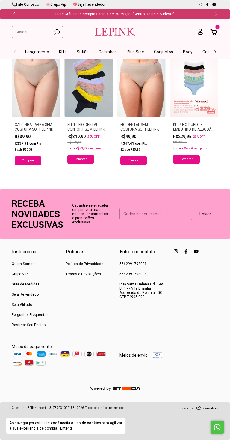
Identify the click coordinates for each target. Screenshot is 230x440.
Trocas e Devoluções (83, 274)
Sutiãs (83, 51)
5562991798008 (133, 264)
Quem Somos (23, 264)
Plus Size (135, 51)
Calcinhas (108, 51)
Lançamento (37, 51)
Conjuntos (163, 51)
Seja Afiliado (22, 305)
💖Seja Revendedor (89, 4)
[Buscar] (56, 32)
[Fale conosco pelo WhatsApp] (217, 427)
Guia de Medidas (26, 284)
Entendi (66, 428)
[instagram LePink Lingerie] (201, 4)
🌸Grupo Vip (56, 4)
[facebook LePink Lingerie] (207, 4)
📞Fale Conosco (25, 4)
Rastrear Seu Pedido (29, 325)
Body (188, 51)
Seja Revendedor (26, 294)
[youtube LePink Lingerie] (214, 4)
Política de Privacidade (84, 264)
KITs (63, 51)
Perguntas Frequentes (30, 315)
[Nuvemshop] (199, 408)
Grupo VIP (20, 274)
